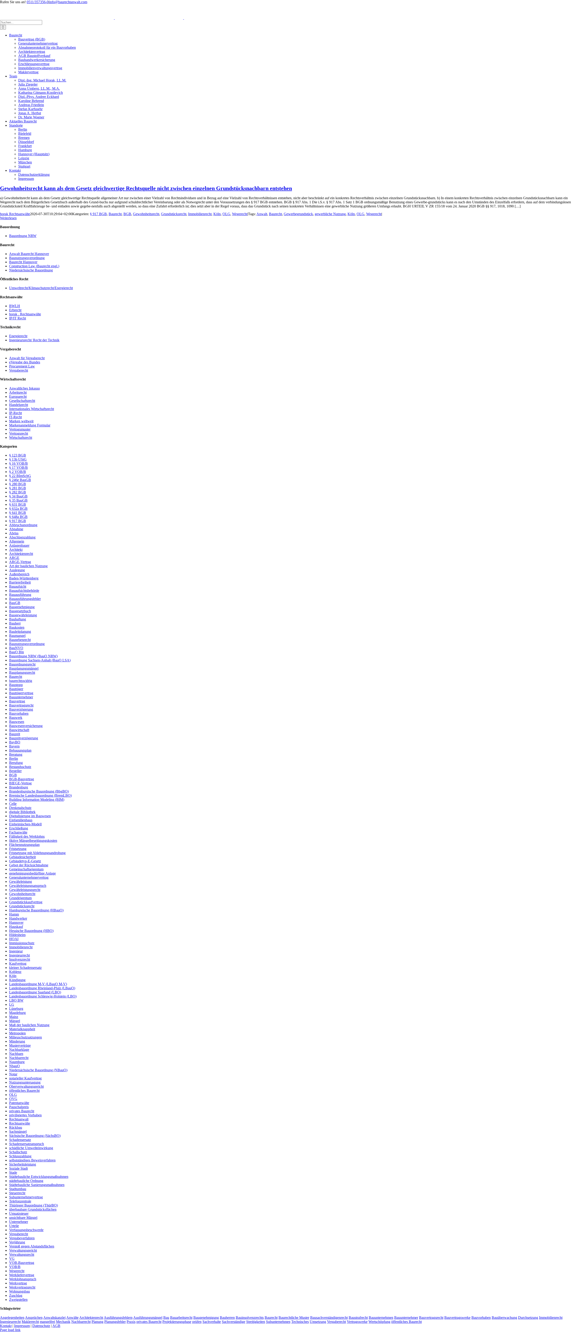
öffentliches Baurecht (24, 1090)
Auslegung (17, 570)
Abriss (13, 533)
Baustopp (16, 685)
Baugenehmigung (22, 607)
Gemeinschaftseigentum (26, 869)
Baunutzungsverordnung (27, 258)
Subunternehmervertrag (26, 1197)
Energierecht (18, 336)
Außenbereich (19, 574)
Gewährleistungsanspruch (27, 886)
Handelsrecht (18, 405)
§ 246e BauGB (20, 480)
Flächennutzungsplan (24, 845)
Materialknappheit (22, 1029)
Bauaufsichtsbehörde (24, 590)
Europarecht (18, 396)
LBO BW (16, 1000)
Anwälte (72, 1317)
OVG (13, 1099)
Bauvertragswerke (457, 1317)
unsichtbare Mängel (23, 1218)
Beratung (15, 754)
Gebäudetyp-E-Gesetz (25, 861)
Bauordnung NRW (22, 236)
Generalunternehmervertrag (29, 877)
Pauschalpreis (19, 1107)
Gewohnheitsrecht (146, 214)
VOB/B (14, 1267)
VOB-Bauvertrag (21, 1263)
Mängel (14, 1021)
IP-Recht (15, 413)
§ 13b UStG (18, 459)
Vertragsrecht (18, 433)
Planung (97, 1322)
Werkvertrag (18, 1283)
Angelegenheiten (12, 1317)
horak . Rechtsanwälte (25, 314)
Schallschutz (18, 1152)
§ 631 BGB (17, 504)
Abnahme (16, 529)
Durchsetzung (528, 1317)
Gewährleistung (20, 881)
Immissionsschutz (21, 943)
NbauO (14, 1066)
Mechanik (63, 1322)
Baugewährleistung (23, 615)
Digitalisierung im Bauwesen (30, 816)
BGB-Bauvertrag (21, 779)
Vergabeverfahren (22, 1238)
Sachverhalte (211, 1322)
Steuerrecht (17, 1193)
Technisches (300, 1322)
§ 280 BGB (17, 484)
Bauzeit (14, 734)
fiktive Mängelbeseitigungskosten (33, 840)
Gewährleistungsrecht (24, 890)
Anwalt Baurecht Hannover (29, 254)
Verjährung (17, 1242)
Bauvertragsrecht (21, 705)
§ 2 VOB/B (17, 472)
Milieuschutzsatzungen (25, 1037)
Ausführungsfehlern (118, 1317)
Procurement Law (22, 366)
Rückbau (15, 1127)
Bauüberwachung (504, 1317)
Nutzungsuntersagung (25, 1082)
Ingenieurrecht (19, 955)
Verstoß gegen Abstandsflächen (31, 1246)
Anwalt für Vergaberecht (27, 358)
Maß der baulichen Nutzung (29, 1025)
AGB (56, 1326)
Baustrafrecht (358, 1317)
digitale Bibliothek (22, 812)
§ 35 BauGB (18, 500)
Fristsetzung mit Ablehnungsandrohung (37, 853)
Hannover (16, 922)
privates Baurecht (21, 1111)
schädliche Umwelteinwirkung (31, 1148)
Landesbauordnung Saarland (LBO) (35, 992)
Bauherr (15, 623)
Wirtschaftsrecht (20, 437)
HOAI (13, 939)
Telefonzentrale (20, 1201)
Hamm (14, 914)
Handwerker (18, 918)
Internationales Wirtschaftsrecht (31, 409)
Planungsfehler (115, 1322)
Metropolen (17, 1033)
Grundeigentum (20, 898)
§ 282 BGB (17, 492)
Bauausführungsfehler (25, 599)
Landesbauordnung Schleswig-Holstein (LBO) (43, 996)
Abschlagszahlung (22, 537)
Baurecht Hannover (23, 262)
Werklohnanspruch (22, 1279)
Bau (166, 1317)
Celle (13, 804)
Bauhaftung (17, 619)
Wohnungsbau (19, 1291)
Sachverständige (233, 1322)
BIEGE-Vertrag (20, 783)
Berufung (16, 763)
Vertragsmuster (20, 429)
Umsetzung (318, 1322)
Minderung (17, 1041)
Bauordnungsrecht (22, 664)
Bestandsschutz (20, 767)
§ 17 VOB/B (18, 468)
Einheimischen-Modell (25, 824)
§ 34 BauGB (18, 496)
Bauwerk (15, 718)
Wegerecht (239, 214)
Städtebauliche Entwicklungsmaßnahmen (38, 1177)
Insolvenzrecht (19, 959)
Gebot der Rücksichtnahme (28, 865)
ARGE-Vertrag (20, 562)
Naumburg (17, 1062)
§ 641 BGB (17, 513)
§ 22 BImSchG (20, 476)
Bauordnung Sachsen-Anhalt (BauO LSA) (40, 660)
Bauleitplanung (20, 631)
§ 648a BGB (18, 517)
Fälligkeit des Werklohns (27, 836)
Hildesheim (17, 935)
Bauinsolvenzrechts (250, 1317)
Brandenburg (18, 787)
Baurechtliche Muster (294, 1317)
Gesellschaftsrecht (22, 401)
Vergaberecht (18, 370)
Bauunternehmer (21, 697)
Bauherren (227, 1317)
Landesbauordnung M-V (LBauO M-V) (38, 984)
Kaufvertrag (17, 963)
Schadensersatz (20, 1140)
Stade (13, 1172)
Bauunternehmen (381, 1317)
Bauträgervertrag (21, 693)
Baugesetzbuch (20, 611)
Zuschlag (15, 1295)
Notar (13, 1074)
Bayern (14, 746)
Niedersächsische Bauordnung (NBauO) (38, 1070)
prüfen (197, 1322)
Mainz (13, 1017)
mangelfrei (47, 1322)
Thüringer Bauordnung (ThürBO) (33, 1205)
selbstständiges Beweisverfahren (32, 1160)
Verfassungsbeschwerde (26, 1230)
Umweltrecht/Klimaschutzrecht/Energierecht (41, 288)
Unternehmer (18, 1222)
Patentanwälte (19, 1103)
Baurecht (115, 214)
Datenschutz (41, 1326)
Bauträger (16, 689)
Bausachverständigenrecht (329, 1317)
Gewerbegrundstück (298, 214)
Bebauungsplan (20, 750)
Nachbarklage (19, 1049)
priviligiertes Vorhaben (25, 1115)
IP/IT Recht (17, 318)
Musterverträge (20, 1045)
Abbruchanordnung (23, 525)
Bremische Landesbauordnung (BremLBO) (40, 795)
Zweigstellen (18, 1299)
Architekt (16, 549)
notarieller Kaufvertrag (25, 1078)
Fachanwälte (18, 832)
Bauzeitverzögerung (23, 738)
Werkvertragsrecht (22, 1287)
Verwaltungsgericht (23, 1250)
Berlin (13, 758)
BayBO (14, 742)
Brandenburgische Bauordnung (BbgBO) (39, 791)
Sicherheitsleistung (22, 1164)
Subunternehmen (278, 1322)
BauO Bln (16, 652)
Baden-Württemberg (23, 578)
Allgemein (16, 541)
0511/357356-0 (38, 2)
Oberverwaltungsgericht (26, 1086)
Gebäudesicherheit (22, 857)
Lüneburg (16, 1008)
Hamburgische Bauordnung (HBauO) (36, 910)
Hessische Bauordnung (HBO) (31, 931)
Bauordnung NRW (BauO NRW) (33, 656)
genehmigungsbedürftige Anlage (32, 873)
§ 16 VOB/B (18, 463)
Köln (217, 214)
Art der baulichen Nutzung (28, 566)
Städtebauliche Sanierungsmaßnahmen (36, 1185)
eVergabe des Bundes (24, 362)
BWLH (14, 306)
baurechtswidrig (20, 681)
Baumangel (17, 636)
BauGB (14, 603)
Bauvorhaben (18, 713)
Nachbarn (16, 1054)
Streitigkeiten (255, 1322)
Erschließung (18, 828)
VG (12, 1259)
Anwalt (261, 214)
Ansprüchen (34, 1317)
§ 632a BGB (18, 508)
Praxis (131, 1322)
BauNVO (16, 648)
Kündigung (17, 980)
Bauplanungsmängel (23, 668)
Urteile (14, 1226)
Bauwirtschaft (19, 730)
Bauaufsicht (17, 586)
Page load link (10, 1330)
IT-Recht (15, 417)
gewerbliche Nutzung (330, 214)
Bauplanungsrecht (22, 672)
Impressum (22, 1326)
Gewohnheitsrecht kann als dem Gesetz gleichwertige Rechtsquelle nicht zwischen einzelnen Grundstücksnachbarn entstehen (146, 188)
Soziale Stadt (18, 1168)
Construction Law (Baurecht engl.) (34, 266)
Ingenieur (16, 951)
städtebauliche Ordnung (26, 1181)
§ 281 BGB (17, 488)
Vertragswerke (357, 1322)
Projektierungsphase (176, 1322)
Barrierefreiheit (20, 582)
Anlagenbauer (19, 545)
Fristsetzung (17, 849)
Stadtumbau (17, 1189)
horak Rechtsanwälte (15, 214)
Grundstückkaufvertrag (25, 902)
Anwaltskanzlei (54, 1317)
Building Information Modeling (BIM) (36, 799)
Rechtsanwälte (19, 1123)
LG (11, 1004)
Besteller (15, 771)
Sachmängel (18, 1131)
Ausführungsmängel (147, 1317)
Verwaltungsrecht (21, 1254)
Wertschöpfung (379, 1322)
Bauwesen (16, 722)
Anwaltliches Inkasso (24, 388)
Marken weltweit (21, 421)
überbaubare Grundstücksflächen (32, 1209)
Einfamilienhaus (20, 820)
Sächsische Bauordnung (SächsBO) (35, 1136)
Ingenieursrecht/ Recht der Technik (34, 340)
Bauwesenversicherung (26, 726)
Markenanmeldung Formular (29, 425)
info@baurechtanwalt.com (68, 2)
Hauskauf (16, 927)
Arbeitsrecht (18, 392)
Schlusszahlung (20, 1156)
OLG (226, 214)
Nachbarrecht (18, 1058)
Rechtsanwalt (18, 1119)
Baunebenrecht (20, 640)
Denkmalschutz (20, 808)
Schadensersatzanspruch (26, 1144)
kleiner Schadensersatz (25, 968)
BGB (127, 214)
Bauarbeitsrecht (181, 1317)
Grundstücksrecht (173, 214)
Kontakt (6, 1326)
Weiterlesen (8, 218)
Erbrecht (15, 310)
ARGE (14, 558)
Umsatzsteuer (18, 1213)
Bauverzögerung (21, 709)
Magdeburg (17, 1013)
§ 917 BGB (98, 214)
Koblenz (15, 972)
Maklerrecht (30, 1322)
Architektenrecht (21, 554)
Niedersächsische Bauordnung (31, 270)
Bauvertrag (17, 701)
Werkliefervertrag (21, 1275)
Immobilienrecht (200, 214)
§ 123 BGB (17, 455)
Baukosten (16, 627)
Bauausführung (20, 595)
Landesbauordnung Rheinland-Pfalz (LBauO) (42, 988)
